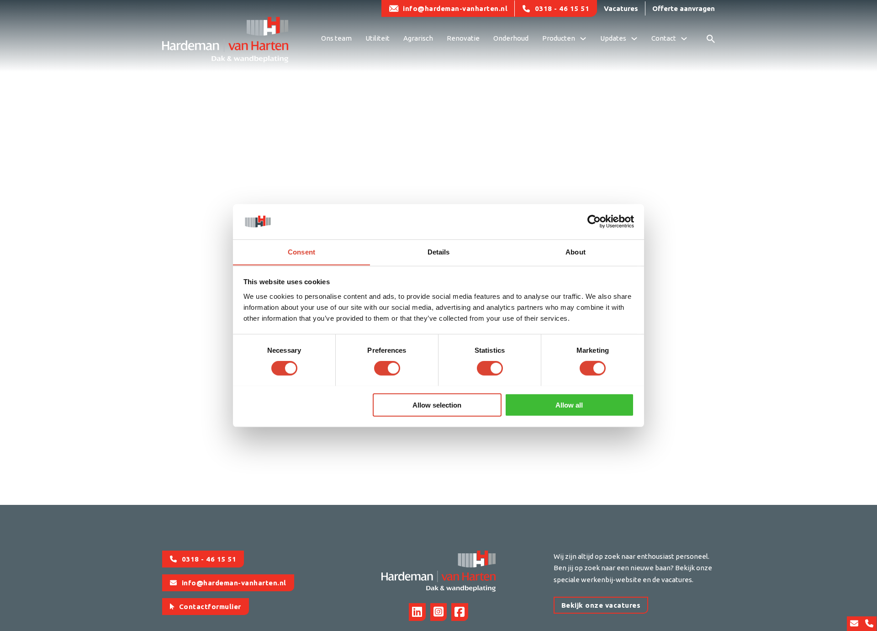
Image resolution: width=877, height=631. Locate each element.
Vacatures (621, 8)
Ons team (336, 38)
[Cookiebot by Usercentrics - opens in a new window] (594, 221)
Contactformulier (210, 606)
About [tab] (575, 251)
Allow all (569, 404)
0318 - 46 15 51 (562, 8)
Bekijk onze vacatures (601, 605)
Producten (558, 38)
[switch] (387, 368)
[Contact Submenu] (684, 39)
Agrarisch (418, 38)
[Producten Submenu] (583, 39)
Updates (613, 38)
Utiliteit (377, 38)
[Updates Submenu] (634, 39)
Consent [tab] (301, 251)
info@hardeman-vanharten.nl (455, 8)
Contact (663, 38)
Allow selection (436, 404)
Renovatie (463, 38)
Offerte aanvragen (683, 8)
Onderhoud (510, 38)
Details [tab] (439, 251)
